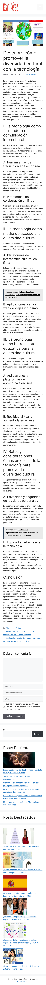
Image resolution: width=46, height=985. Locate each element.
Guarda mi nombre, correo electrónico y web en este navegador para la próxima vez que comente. (23, 707)
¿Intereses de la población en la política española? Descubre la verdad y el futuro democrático (21, 943)
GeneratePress (23, 981)
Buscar (6, 730)
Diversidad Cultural (14, 628)
